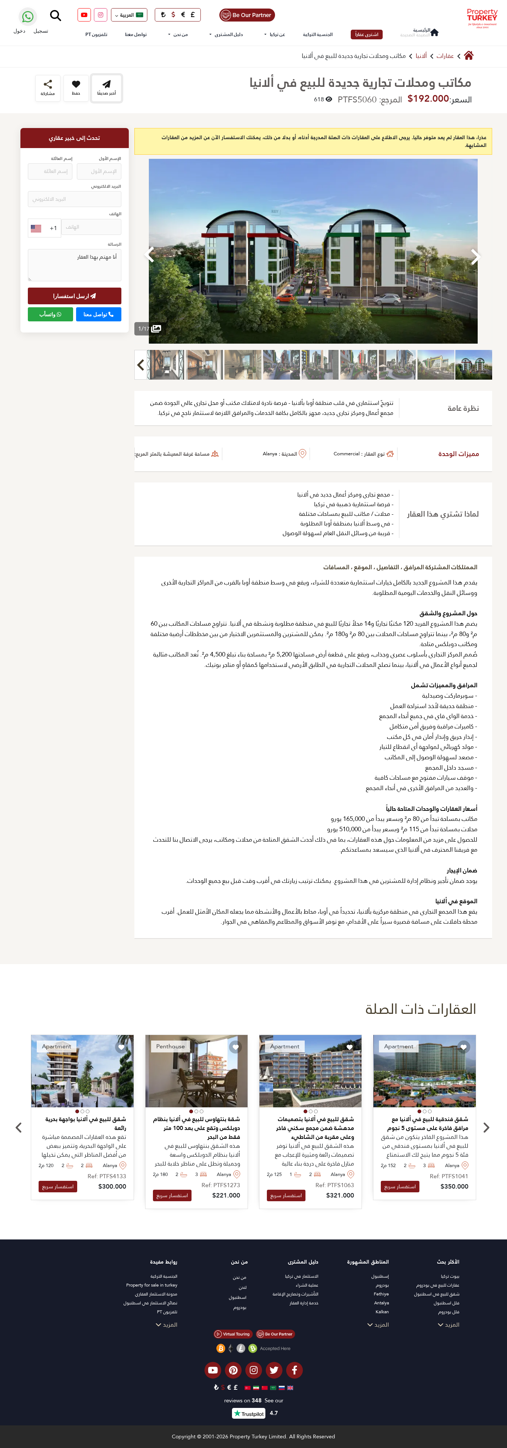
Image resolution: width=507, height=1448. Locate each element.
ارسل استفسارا (72, 295)
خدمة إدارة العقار (304, 1303)
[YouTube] (84, 15)
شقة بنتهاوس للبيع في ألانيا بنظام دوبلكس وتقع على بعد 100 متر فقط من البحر (196, 1128)
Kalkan (382, 1312)
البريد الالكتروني (106, 186)
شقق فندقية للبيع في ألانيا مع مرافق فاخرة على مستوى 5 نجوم (427, 1124)
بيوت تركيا (450, 1276)
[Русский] (281, 1387)
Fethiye (381, 1294)
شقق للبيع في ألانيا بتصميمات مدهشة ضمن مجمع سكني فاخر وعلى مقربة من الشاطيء (315, 1128)
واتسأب (48, 314)
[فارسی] (255, 1387)
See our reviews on (253, 1400)
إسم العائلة (61, 158)
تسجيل (40, 30)
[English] (289, 1387)
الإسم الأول (110, 158)
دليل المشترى (229, 34)
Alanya (270, 453)
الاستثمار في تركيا (301, 1276)
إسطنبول (380, 1276)
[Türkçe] (246, 1387)
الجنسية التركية (318, 34)
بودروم (382, 1285)
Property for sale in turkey (151, 1285)
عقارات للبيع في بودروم (437, 1285)
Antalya (381, 1303)
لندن (242, 1287)
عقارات (445, 56)
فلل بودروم (448, 1312)
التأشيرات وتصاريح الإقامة (295, 1294)
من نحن (181, 34)
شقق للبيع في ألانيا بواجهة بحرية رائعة (86, 1124)
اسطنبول (237, 1297)
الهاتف (115, 214)
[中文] (263, 1387)
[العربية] (272, 1387)
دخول (19, 30)
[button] (430, 1111)
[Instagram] (100, 15)
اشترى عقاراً (366, 34)
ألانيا (421, 56)
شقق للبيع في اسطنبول (436, 1294)
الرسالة (114, 244)
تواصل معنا (136, 34)
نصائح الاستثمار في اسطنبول (150, 1303)
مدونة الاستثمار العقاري (156, 1294)
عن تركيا (277, 34)
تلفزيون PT (96, 34)
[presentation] (18, 1128)
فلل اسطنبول (446, 1303)
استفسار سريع (400, 1186)
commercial (347, 453)
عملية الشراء (307, 1285)
